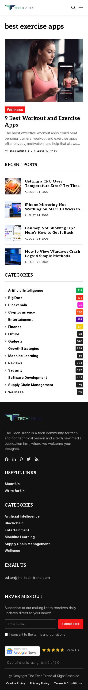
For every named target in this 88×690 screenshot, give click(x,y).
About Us (12, 484)
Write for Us (15, 491)
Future (45, 334)
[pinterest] (21, 459)
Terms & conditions (68, 683)
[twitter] (29, 459)
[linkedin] (14, 459)
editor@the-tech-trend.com (27, 577)
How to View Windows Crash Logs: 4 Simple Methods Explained (52, 256)
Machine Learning (45, 356)
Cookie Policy (15, 683)
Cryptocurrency (45, 312)
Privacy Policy (39, 683)
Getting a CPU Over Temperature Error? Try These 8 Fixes (53, 186)
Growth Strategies (45, 348)
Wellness (15, 109)
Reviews (45, 363)
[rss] (36, 459)
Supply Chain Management (45, 385)
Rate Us (72, 650)
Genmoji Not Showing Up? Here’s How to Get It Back (50, 230)
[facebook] (6, 459)
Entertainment (45, 319)
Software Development (45, 378)
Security (45, 370)
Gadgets (45, 341)
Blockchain (45, 305)
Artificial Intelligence (45, 290)
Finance (45, 327)
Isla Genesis (19, 151)
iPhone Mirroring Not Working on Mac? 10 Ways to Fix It (52, 209)
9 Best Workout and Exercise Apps (42, 121)
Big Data (45, 298)
